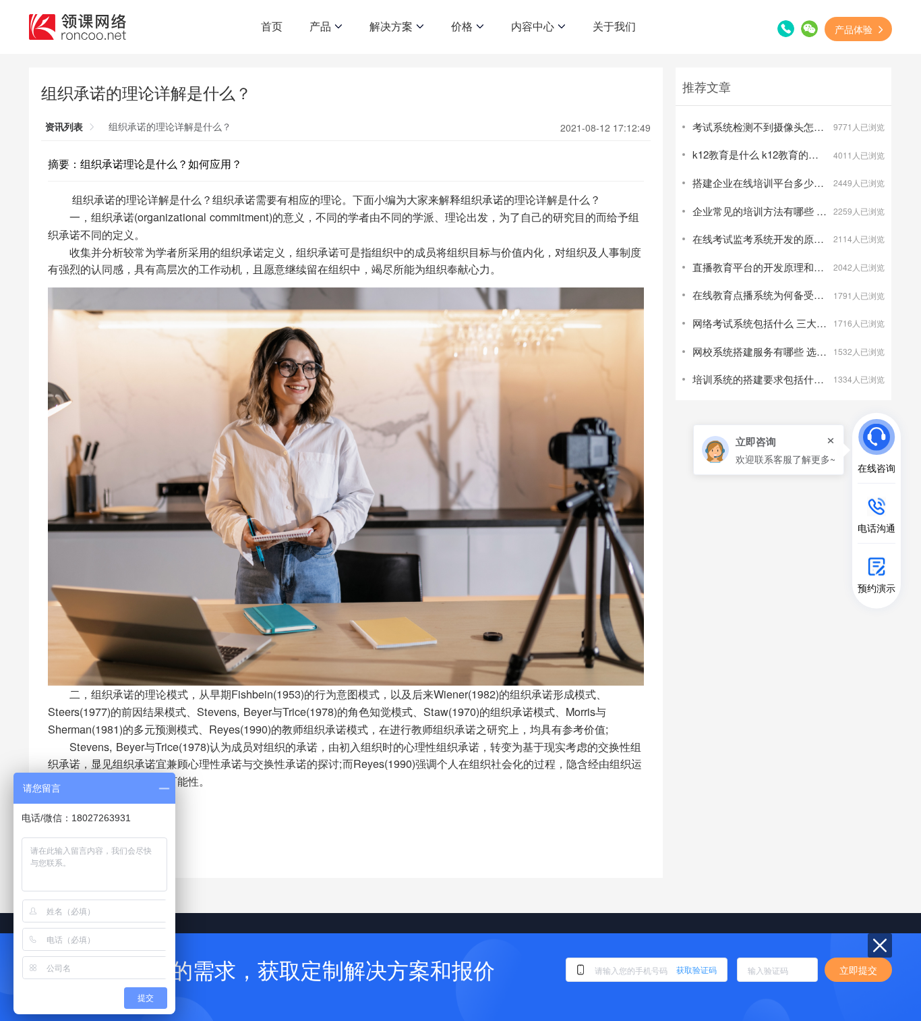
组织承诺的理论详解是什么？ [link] (170, 126)
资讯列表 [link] (64, 126)
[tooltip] (768, 449)
